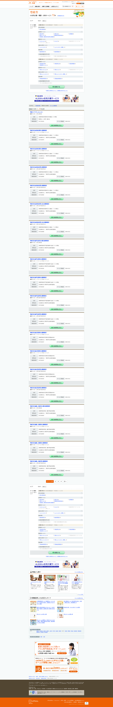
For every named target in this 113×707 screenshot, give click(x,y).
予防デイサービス (43, 69)
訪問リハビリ (42, 35)
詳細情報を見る (57, 125)
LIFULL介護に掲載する (68, 702)
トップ (31, 6)
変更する (44, 20)
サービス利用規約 (70, 700)
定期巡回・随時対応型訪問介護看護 (47, 36)
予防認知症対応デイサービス (75, 69)
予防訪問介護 (42, 63)
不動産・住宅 (31, 688)
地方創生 (43, 688)
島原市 (44, 631)
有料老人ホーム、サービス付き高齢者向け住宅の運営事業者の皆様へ (56, 661)
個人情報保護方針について (79, 700)
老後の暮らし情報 (71, 688)
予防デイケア (57, 69)
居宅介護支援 (42, 29)
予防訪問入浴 (57, 63)
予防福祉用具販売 (57, 78)
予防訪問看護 (72, 63)
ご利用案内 (78, 1)
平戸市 (54, 631)
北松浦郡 (42, 632)
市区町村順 (37, 105)
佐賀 (44, 636)
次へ (65, 481)
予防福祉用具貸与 (43, 78)
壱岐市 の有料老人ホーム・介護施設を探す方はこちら (57, 90)
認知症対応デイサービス (74, 41)
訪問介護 (41, 33)
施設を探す (37, 6)
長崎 (41, 636)
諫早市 (47, 631)
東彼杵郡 (38, 632)
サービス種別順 (53, 105)
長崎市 (37, 631)
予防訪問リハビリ (43, 65)
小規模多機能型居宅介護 (45, 56)
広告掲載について (73, 1)
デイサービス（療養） (44, 42)
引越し (35, 688)
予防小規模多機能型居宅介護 (46, 83)
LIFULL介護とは (50, 700)
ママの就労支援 (48, 688)
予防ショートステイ (43, 74)
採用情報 (75, 702)
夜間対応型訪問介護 (58, 35)
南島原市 (75, 631)
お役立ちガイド (54, 6)
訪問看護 (71, 33)
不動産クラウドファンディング (57, 688)
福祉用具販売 (57, 51)
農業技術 (76, 688)
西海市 (69, 631)
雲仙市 (72, 631)
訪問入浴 (56, 33)
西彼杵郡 (79, 631)
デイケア (56, 41)
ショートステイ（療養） (59, 47)
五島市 (66, 631)
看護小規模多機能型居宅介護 (60, 56)
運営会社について (81, 702)
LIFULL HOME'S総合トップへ (66, 1)
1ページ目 (50, 481)
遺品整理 (65, 688)
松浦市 (57, 631)
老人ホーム (39, 688)
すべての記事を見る (79, 598)
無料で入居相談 (45, 6)
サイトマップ (82, 1)
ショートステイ (43, 47)
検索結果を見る (61, 15)
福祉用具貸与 (42, 51)
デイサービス (42, 41)
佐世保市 (41, 631)
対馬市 (60, 631)
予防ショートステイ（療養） (60, 74)
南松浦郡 (46, 632)
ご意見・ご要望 (63, 700)
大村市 (51, 631)
